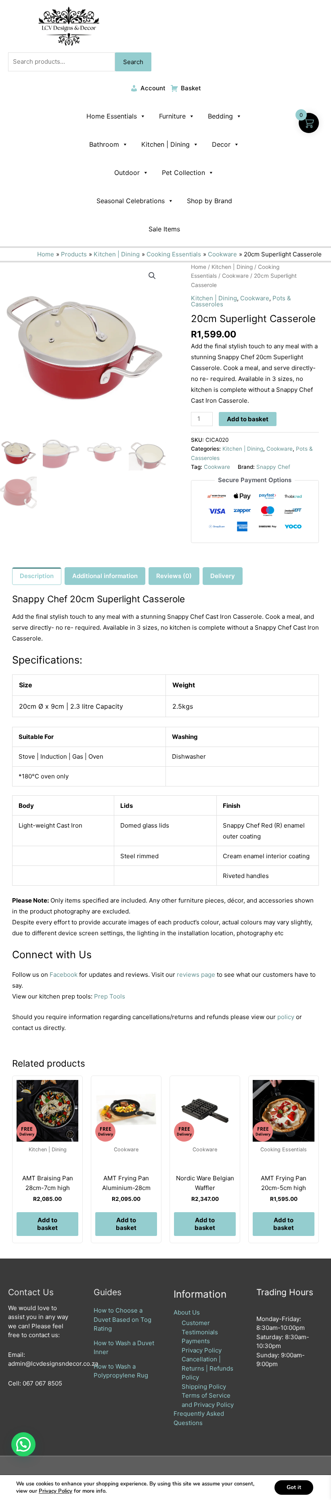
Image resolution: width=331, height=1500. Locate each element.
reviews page (196, 974)
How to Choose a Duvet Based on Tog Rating (122, 1319)
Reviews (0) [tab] (174, 576)
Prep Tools (109, 996)
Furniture (172, 116)
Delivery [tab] (222, 576)
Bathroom (104, 144)
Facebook (64, 974)
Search (133, 62)
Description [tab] (37, 576)
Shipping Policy (204, 1386)
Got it (294, 1487)
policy (285, 1017)
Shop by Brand (209, 201)
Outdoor (127, 173)
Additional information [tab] (105, 576)
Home (198, 267)
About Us (187, 1312)
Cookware (235, 276)
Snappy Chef (273, 467)
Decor (221, 144)
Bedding (220, 116)
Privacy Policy (202, 1350)
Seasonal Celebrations (130, 201)
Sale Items (164, 229)
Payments (196, 1341)
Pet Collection (183, 173)
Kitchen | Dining (165, 144)
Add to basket (247, 419)
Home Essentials (111, 116)
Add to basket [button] (47, 1224)
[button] (152, 275)
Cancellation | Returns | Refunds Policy (207, 1368)
